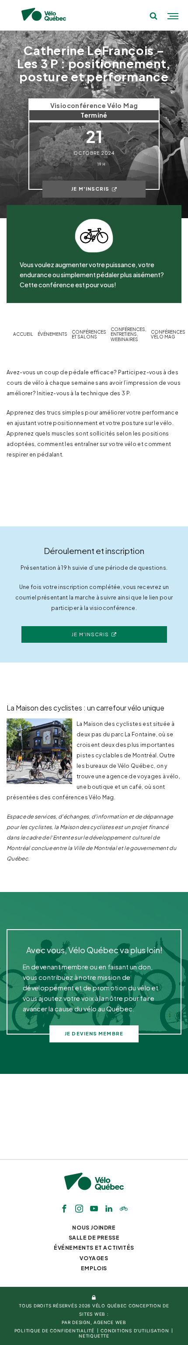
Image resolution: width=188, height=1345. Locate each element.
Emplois (94, 1268)
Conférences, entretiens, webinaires (128, 334)
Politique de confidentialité (54, 1330)
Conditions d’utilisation (135, 1330)
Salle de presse (94, 1237)
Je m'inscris (90, 189)
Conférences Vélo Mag (168, 335)
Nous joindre (93, 1227)
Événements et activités (94, 1247)
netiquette (94, 1335)
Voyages (94, 1258)
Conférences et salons (89, 335)
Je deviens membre (94, 1033)
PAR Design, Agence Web (94, 1322)
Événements (52, 334)
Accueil (23, 334)
